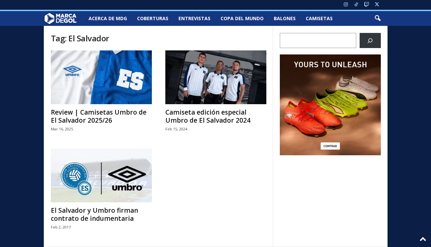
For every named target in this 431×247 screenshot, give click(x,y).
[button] (377, 18)
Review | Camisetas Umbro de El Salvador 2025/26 (98, 116)
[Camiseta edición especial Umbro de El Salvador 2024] (215, 77)
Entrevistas (194, 18)
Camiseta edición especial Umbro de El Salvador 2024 (208, 116)
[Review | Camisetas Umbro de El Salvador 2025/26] (101, 77)
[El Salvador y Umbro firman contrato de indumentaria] (101, 175)
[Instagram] (346, 5)
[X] (377, 5)
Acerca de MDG (108, 18)
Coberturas (152, 18)
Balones (285, 18)
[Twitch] (367, 5)
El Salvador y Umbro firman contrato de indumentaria (94, 214)
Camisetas (319, 18)
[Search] (370, 40)
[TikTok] (356, 5)
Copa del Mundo (242, 18)
